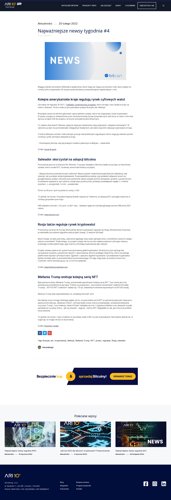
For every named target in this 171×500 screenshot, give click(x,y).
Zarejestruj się (147, 6)
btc (52, 340)
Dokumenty (64, 489)
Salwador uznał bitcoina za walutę (81, 104)
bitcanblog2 (47, 347)
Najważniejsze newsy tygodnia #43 (131, 451)
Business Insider (51, 326)
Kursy (118, 6)
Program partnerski (83, 486)
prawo (98, 340)
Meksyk (70, 340)
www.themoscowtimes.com (56, 267)
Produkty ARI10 (89, 6)
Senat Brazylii (50, 149)
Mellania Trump (82, 340)
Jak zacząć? (105, 6)
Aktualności (45, 23)
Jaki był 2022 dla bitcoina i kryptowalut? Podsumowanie (85, 451)
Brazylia (46, 340)
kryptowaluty (60, 340)
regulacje (106, 340)
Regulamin (64, 486)
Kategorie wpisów (70, 6)
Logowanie (130, 6)
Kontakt (79, 489)
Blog (62, 482)
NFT (92, 340)
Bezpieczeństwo (82, 482)
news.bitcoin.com (51, 214)
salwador (122, 340)
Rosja (114, 340)
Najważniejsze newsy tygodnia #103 (20, 451)
